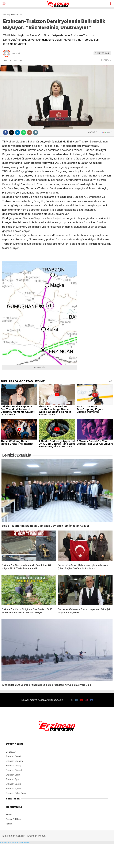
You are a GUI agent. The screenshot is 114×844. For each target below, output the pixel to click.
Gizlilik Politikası (13, 819)
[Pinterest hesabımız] (87, 700)
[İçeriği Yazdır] (35, 132)
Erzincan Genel (13, 756)
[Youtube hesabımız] (81, 700)
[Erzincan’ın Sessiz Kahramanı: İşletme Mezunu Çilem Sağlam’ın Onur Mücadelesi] (85, 546)
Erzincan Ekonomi (14, 761)
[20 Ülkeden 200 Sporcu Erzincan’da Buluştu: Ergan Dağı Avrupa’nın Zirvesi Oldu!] (57, 650)
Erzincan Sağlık (13, 784)
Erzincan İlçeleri (13, 788)
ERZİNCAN (106, 60)
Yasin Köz (17, 53)
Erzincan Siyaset (14, 770)
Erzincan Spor (13, 779)
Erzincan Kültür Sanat (16, 793)
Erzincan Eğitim (13, 774)
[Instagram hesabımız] (76, 700)
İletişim (9, 823)
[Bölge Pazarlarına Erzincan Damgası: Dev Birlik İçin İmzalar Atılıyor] (57, 490)
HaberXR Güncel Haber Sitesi (14, 842)
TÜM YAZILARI (102, 53)
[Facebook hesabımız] (67, 700)
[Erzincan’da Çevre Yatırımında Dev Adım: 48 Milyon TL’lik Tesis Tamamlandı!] (28, 546)
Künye (9, 814)
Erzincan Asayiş (13, 765)
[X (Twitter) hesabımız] (71, 700)
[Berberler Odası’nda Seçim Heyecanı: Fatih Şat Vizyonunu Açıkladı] (85, 590)
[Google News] (106, 132)
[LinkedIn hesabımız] (91, 700)
